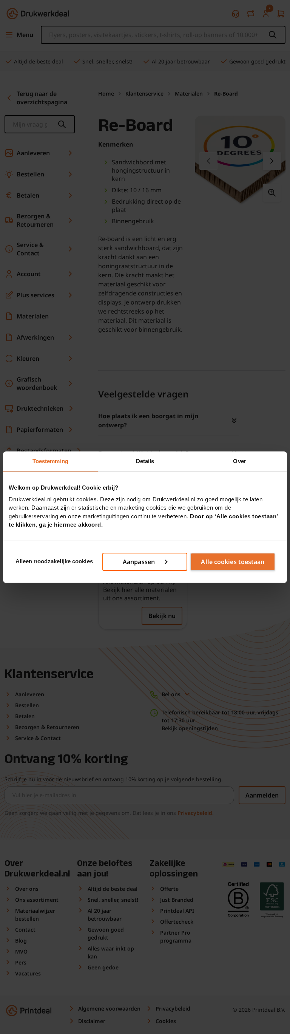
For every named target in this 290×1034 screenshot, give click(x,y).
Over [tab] (239, 461)
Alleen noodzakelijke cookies (54, 561)
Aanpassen (139, 562)
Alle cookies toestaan (232, 562)
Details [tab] (145, 461)
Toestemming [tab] (50, 461)
